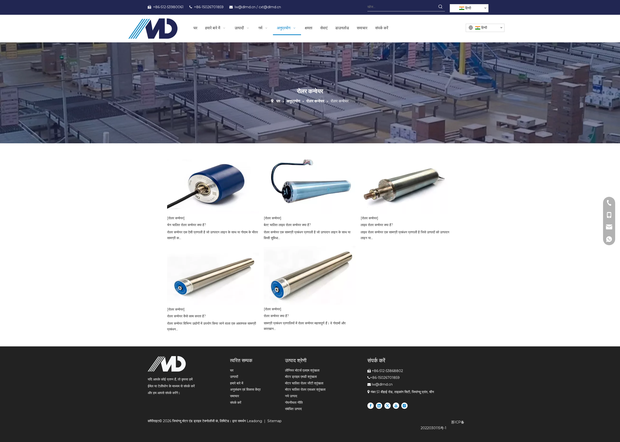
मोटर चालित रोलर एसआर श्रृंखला (305, 389)
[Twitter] (387, 406)
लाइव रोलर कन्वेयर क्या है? (377, 225)
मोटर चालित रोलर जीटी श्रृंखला (304, 383)
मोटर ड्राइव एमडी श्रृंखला (301, 376)
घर (231, 370)
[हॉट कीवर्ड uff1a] (440, 6)
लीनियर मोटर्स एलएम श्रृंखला (302, 370)
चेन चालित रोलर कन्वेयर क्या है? (186, 225)
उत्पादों (234, 376)
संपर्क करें (235, 402)
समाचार (234, 396)
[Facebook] (370, 406)
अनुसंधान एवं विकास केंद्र (245, 389)
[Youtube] (396, 406)
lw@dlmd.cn (245, 7)
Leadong (255, 421)
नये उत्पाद (291, 396)
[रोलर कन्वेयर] (176, 218)
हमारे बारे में (236, 383)
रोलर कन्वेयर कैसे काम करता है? (186, 316)
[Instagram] (404, 406)
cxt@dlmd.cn (270, 7)
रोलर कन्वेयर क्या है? (276, 316)
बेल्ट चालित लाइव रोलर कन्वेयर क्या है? (287, 225)
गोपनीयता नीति (294, 402)
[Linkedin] (379, 406)
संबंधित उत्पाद (293, 409)
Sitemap (274, 421)
